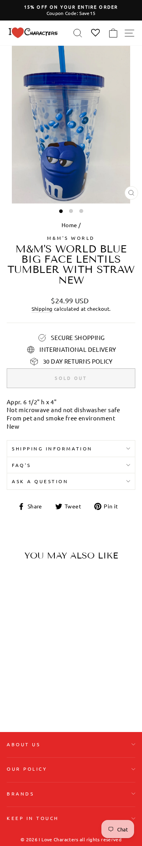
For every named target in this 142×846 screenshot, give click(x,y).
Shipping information (52, 448)
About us (23, 744)
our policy (27, 769)
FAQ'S (21, 465)
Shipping (42, 308)
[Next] (46, 616)
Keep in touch (33, 818)
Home (69, 224)
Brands (20, 793)
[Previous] (15, 616)
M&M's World (71, 238)
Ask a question (40, 481)
